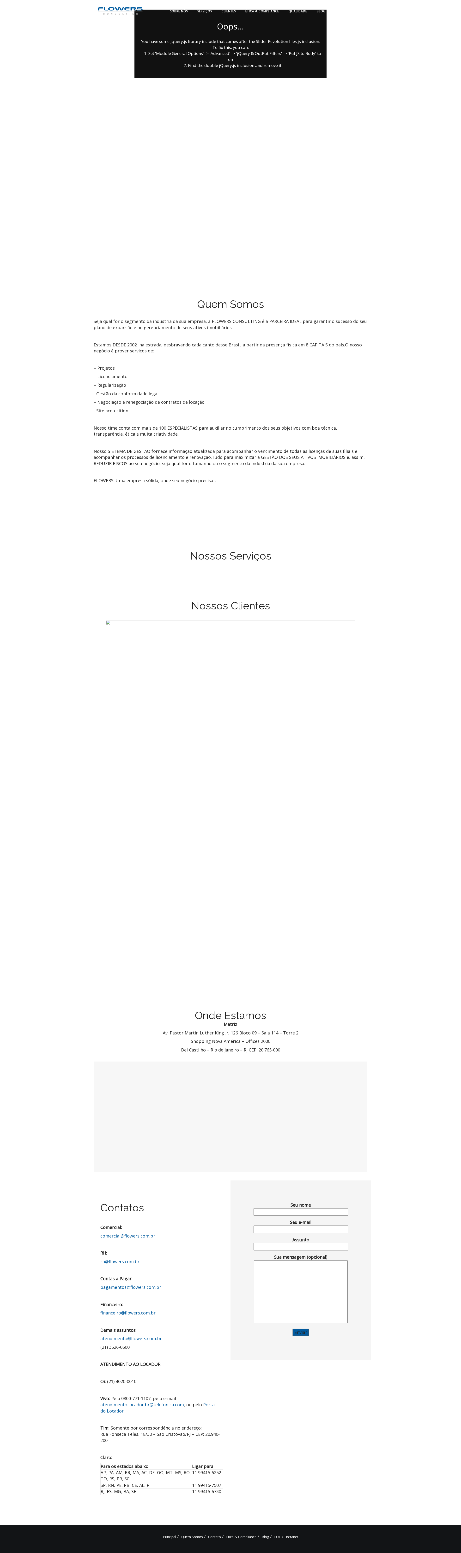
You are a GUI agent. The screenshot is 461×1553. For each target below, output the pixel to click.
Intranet (358, 11)
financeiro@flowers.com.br (128, 1313)
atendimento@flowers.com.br (131, 1338)
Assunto (300, 1240)
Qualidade (298, 11)
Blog (321, 11)
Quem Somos (192, 1537)
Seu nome (301, 1205)
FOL (338, 11)
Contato (214, 1537)
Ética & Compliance (241, 1537)
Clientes (229, 11)
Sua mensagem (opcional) (300, 1257)
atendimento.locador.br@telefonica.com (142, 1404)
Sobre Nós (179, 11)
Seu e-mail (300, 1222)
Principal (169, 1537)
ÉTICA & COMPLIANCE (262, 11)
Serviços (204, 11)
